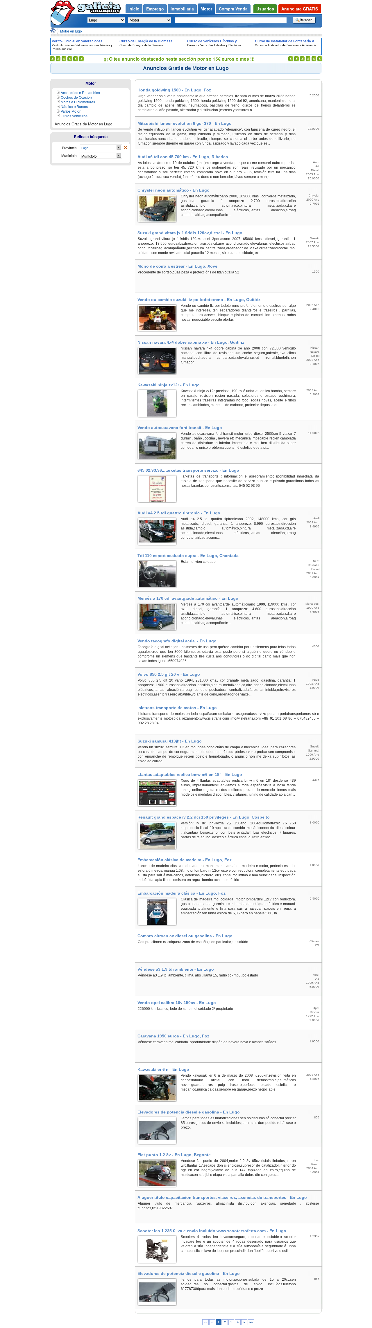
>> (251, 1322)
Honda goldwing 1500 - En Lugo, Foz (174, 90)
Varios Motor (71, 111)
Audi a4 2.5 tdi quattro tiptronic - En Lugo (178, 513)
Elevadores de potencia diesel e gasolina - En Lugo (188, 1112)
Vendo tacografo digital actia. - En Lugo (177, 641)
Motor (90, 83)
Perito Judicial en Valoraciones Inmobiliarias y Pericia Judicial (77, 41)
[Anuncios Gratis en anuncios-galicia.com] (53, 30)
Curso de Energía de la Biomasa (146, 41)
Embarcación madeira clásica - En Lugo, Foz (181, 893)
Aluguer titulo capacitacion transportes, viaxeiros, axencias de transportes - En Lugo (222, 1197)
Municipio (89, 156)
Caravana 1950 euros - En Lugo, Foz (173, 1036)
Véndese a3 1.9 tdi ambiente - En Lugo (175, 969)
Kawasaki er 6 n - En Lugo (163, 1069)
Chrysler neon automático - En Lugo (173, 190)
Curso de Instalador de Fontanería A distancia (284, 41)
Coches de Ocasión (76, 97)
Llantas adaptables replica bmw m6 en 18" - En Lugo (189, 774)
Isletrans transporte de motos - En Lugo (177, 707)
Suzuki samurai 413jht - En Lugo (169, 741)
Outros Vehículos (74, 115)
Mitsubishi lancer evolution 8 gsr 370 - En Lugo (184, 123)
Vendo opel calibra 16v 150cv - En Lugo (176, 1002)
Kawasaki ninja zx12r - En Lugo (168, 385)
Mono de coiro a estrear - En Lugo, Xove (177, 266)
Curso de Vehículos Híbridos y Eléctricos (212, 41)
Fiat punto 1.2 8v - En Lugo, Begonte (174, 1154)
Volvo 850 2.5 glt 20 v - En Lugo (168, 674)
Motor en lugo (71, 30)
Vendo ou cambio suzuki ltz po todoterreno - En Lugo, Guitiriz (198, 299)
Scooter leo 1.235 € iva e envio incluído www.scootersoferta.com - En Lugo (211, 1230)
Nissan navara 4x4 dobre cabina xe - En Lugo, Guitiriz (190, 342)
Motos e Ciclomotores (78, 101)
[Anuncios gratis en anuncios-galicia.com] (63, 12)
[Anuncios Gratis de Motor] (125, 147)
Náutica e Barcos (74, 106)
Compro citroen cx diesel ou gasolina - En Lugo (185, 936)
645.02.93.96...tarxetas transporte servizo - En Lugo (188, 470)
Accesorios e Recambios (80, 92)
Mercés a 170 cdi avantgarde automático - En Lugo (187, 598)
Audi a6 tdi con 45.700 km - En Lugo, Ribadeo (182, 156)
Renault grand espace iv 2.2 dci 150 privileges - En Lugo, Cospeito (203, 817)
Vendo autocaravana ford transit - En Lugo (179, 427)
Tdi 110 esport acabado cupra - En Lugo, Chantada (188, 555)
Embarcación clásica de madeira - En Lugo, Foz (184, 859)
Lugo (84, 148)
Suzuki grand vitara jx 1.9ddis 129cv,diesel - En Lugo (189, 232)
